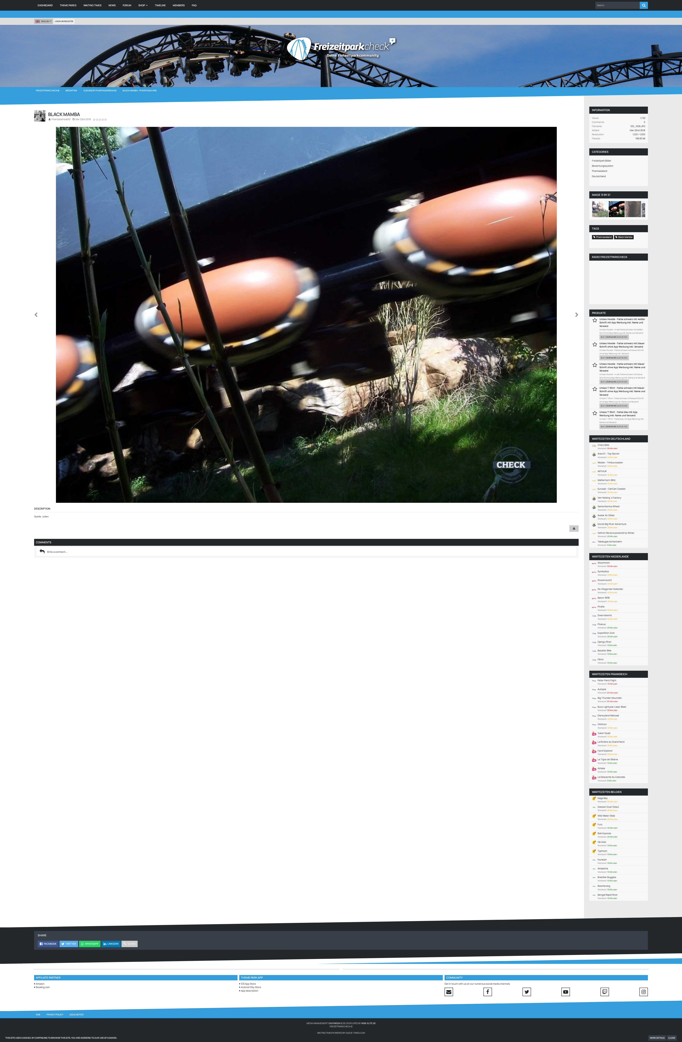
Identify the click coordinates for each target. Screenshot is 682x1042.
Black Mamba (625, 237)
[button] (617, 5)
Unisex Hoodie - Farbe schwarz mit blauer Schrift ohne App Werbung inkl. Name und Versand (622, 367)
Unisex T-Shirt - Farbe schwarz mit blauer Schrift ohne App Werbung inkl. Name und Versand (622, 391)
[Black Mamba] (600, 209)
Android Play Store (251, 987)
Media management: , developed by (341, 1023)
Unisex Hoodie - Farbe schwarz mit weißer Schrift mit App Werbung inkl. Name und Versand (622, 322)
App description (249, 990)
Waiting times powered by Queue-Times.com (341, 1032)
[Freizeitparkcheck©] (341, 49)
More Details (657, 1037)
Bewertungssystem (602, 165)
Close (671, 1037)
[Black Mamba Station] (633, 209)
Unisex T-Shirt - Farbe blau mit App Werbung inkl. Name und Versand (618, 413)
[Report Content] (574, 528)
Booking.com (43, 987)
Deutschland (599, 176)
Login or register (64, 21)
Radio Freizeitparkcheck (609, 257)
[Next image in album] (576, 314)
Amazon (40, 983)
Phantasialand (599, 171)
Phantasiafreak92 (61, 119)
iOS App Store (248, 983)
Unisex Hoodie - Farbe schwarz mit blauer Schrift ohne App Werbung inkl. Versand (622, 345)
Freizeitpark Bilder (601, 160)
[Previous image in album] (35, 314)
